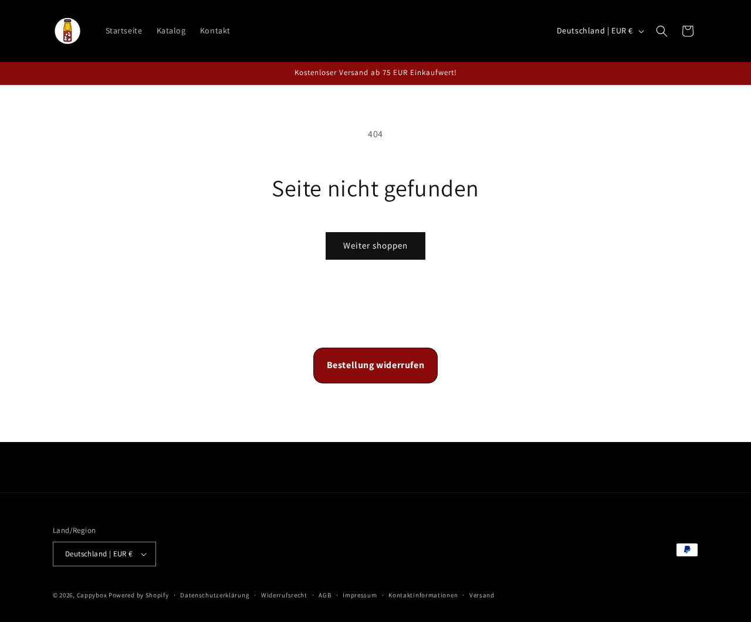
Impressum (360, 595)
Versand (482, 595)
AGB (325, 595)
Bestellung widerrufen (376, 365)
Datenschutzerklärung (214, 595)
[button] (662, 31)
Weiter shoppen (375, 245)
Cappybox (93, 595)
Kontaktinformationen (423, 595)
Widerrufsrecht (284, 595)
